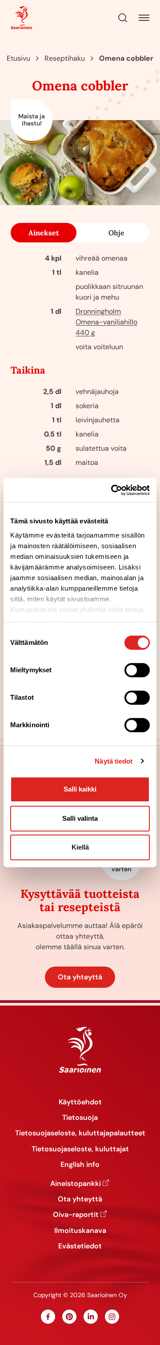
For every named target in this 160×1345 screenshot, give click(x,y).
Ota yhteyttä (80, 977)
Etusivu (18, 58)
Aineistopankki (75, 1183)
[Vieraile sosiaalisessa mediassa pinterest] (69, 1317)
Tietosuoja (80, 1117)
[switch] (137, 670)
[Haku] (122, 17)
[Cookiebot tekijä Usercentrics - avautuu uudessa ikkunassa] (113, 490)
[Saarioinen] (21, 18)
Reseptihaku (64, 58)
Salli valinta (80, 818)
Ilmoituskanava (80, 1230)
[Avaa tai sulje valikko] (144, 18)
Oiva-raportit (76, 1214)
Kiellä (80, 847)
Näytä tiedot (113, 761)
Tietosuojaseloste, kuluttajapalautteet (80, 1133)
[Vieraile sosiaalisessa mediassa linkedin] (91, 1317)
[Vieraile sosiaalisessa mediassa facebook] (48, 1317)
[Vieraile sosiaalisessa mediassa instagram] (112, 1317)
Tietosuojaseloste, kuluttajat (80, 1149)
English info (80, 1164)
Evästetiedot (80, 1246)
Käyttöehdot (80, 1102)
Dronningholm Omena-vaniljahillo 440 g (106, 322)
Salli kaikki (80, 789)
